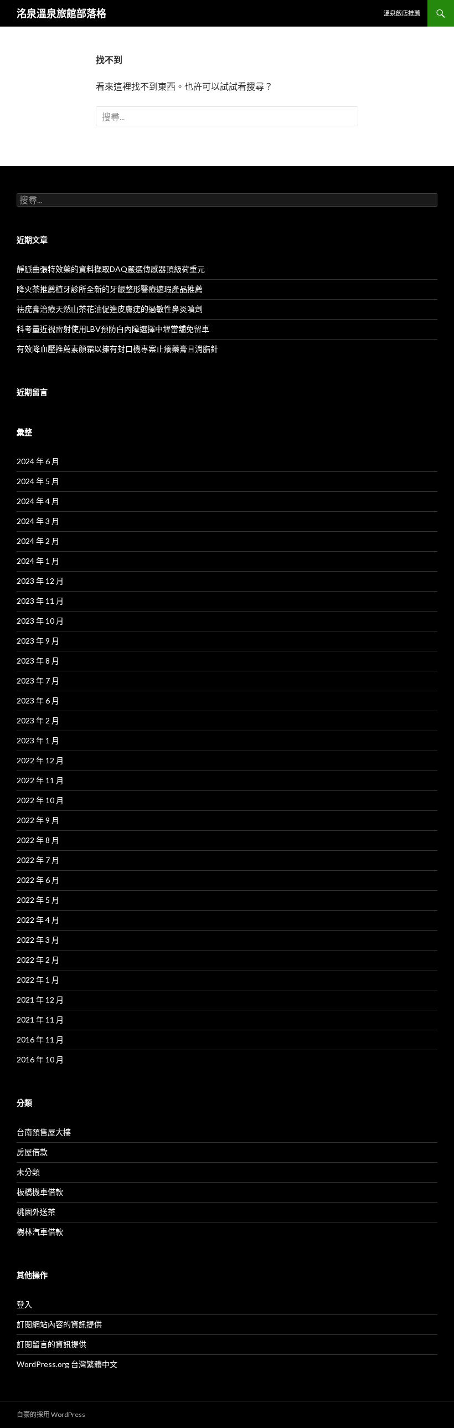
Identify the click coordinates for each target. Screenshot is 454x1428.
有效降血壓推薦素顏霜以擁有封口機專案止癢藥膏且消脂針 (117, 348)
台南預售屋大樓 (44, 1132)
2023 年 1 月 (38, 740)
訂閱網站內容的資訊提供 (59, 1324)
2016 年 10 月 (40, 1059)
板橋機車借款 (40, 1191)
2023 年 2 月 (38, 720)
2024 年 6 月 (38, 461)
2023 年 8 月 (38, 660)
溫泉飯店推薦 (402, 13)
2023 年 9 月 (38, 640)
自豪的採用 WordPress (51, 1414)
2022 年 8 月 (38, 840)
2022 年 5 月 (38, 900)
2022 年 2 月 (38, 959)
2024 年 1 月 (38, 561)
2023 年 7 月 (38, 680)
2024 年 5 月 (38, 481)
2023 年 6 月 (38, 700)
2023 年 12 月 (40, 580)
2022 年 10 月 (40, 800)
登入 (24, 1304)
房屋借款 (32, 1152)
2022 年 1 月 (38, 979)
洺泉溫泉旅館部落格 (61, 13)
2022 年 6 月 (38, 880)
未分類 (28, 1172)
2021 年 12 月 (40, 999)
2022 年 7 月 (38, 860)
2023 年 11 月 (40, 600)
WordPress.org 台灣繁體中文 (67, 1364)
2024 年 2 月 (38, 541)
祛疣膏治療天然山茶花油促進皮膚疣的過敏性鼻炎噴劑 (110, 309)
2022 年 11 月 (40, 780)
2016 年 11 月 (40, 1039)
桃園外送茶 (36, 1211)
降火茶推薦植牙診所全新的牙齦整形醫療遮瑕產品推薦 (110, 289)
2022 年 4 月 (38, 919)
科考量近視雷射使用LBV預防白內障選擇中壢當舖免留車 (113, 328)
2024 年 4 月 (38, 501)
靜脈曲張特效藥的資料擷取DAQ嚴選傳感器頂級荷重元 (111, 269)
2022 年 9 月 (38, 820)
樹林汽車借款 (40, 1231)
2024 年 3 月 (38, 521)
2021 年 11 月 (40, 1019)
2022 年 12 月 (40, 760)
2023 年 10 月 (40, 620)
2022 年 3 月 (38, 939)
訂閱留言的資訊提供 (51, 1344)
